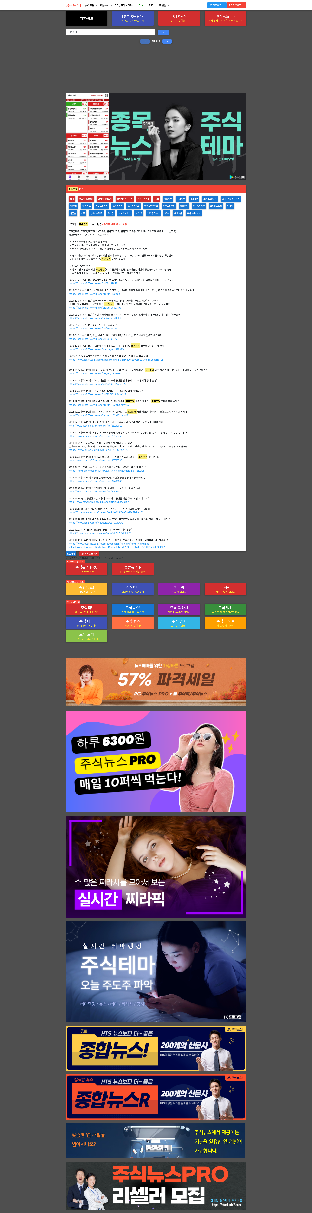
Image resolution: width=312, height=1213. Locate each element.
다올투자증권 (101, 206)
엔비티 (230, 206)
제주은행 (184, 206)
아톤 (83, 213)
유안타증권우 (133, 206)
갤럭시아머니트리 (124, 198)
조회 (163, 32)
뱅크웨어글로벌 (86, 198)
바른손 (73, 213)
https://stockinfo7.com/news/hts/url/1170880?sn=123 (99, 373)
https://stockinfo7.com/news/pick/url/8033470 (95, 307)
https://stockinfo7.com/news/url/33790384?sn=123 (97, 394)
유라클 (110, 213)
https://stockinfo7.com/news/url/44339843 (93, 283)
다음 (167, 41)
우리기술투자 (216, 206)
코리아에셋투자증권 (230, 198)
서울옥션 (168, 198)
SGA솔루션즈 (153, 213)
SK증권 (73, 206)
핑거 (72, 198)
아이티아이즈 (143, 198)
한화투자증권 (169, 206)
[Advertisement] (156, 70)
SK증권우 (86, 206)
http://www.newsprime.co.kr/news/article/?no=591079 (99, 501)
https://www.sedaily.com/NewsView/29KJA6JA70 (96, 522)
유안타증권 (117, 206)
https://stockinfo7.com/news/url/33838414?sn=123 (97, 383)
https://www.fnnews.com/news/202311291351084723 (98, 449)
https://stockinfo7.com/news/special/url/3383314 (97, 349)
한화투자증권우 (151, 206)
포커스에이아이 (194, 213)
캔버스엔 (178, 213)
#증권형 (73, 224)
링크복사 (71, 553)
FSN (157, 198)
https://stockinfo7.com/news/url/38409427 (93, 338)
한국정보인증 (199, 206)
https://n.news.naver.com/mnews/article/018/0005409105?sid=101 (106, 512)
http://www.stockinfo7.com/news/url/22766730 (95, 460)
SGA (166, 213)
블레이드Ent (96, 213)
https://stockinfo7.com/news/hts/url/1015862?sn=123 (99, 415)
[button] (90, 5)
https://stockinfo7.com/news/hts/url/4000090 (95, 293)
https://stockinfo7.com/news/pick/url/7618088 (95, 318)
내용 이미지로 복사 (89, 553)
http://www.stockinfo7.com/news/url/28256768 (95, 436)
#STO (92, 224)
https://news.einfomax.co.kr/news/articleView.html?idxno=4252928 (106, 470)
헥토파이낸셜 (124, 213)
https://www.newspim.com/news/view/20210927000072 (100, 533)
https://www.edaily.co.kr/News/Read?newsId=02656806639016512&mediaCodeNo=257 (117, 359)
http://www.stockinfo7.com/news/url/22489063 (95, 481)
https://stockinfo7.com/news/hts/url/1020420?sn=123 (99, 404)
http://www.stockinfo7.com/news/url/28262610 (95, 425)
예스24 (139, 213)
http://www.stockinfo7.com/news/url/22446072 (95, 491)
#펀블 (98, 224)
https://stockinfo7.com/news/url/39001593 (93, 328)
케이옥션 (181, 198)
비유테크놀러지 (210, 198)
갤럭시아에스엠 (105, 198)
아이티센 (194, 198)
